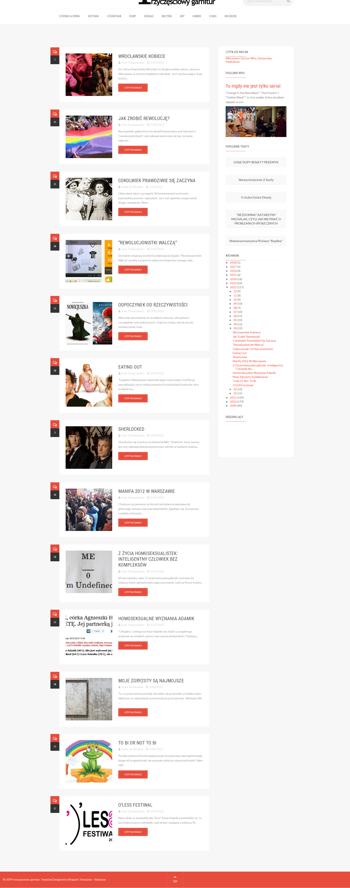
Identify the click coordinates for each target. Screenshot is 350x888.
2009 (233, 405)
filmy (132, 16)
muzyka (167, 16)
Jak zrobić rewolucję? (144, 118)
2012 (233, 287)
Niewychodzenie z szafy (256, 180)
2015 (233, 275)
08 (235, 307)
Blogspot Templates (80, 879)
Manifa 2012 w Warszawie (146, 491)
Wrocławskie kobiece (141, 56)
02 (235, 389)
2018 (233, 262)
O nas (213, 16)
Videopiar (100, 879)
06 (235, 316)
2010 (233, 401)
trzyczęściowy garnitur (26, 879)
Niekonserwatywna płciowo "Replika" (256, 241)
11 (235, 295)
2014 (233, 279)
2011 (233, 397)
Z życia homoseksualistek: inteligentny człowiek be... (258, 367)
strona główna (69, 16)
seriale (149, 16)
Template (46, 879)
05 (235, 320)
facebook (231, 16)
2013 (233, 283)
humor (197, 16)
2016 (233, 270)
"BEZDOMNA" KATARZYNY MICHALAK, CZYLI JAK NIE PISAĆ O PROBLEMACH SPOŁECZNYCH (256, 219)
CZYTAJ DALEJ (133, 87)
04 (235, 324)
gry (182, 16)
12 (235, 291)
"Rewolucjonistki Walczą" (147, 243)
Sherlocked (131, 429)
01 (235, 393)
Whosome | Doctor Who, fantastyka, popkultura (249, 59)
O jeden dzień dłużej (256, 197)
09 (235, 303)
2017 (233, 266)
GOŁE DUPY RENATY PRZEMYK (256, 162)
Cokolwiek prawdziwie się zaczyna (156, 180)
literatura (114, 16)
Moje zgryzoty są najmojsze (151, 681)
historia (93, 16)
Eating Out (130, 367)
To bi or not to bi (137, 743)
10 (235, 299)
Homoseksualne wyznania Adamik (156, 618)
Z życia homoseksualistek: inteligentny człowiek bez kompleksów (148, 559)
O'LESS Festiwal (135, 805)
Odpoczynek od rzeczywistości (153, 305)
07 (235, 312)
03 (235, 328)
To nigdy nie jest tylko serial (253, 86)
